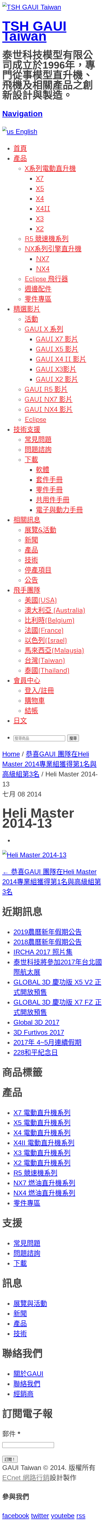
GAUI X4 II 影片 (61, 359)
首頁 (20, 148)
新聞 (31, 539)
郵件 (11, 1434)
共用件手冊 (52, 499)
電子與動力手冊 (59, 509)
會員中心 (26, 680)
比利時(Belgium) (50, 620)
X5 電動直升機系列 (42, 1122)
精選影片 (26, 309)
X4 (40, 198)
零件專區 (38, 299)
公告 (31, 580)
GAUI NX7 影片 (49, 399)
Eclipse (35, 419)
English (25, 131)
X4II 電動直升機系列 (43, 1143)
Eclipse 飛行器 (46, 278)
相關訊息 (26, 519)
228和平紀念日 (35, 1052)
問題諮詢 (38, 449)
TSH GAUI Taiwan (34, 31)
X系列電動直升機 (50, 168)
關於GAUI (28, 1373)
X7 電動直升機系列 (42, 1112)
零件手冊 (49, 489)
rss (80, 1515)
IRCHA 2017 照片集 (43, 952)
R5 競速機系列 (47, 238)
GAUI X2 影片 (57, 379)
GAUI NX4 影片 (49, 409)
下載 (31, 459)
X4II (43, 208)
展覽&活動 (40, 529)
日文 (20, 720)
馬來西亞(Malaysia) (54, 650)
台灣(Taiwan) (45, 660)
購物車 (35, 700)
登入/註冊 (39, 690)
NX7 (42, 258)
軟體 (42, 469)
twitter (40, 1515)
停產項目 (38, 570)
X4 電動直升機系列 (42, 1132)
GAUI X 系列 (44, 329)
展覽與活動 (30, 1303)
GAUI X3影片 (56, 369)
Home (11, 754)
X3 (40, 218)
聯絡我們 (26, 1383)
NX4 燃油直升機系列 (44, 1193)
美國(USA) (41, 600)
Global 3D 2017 (36, 1022)
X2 (40, 228)
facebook (15, 1515)
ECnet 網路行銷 (26, 1477)
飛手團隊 (26, 590)
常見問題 (38, 439)
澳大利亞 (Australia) (55, 610)
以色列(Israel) (46, 640)
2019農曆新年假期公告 (47, 932)
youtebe (62, 1515)
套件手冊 (49, 479)
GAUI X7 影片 (57, 339)
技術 (31, 560)
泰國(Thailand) (47, 670)
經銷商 (23, 1394)
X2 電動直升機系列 (42, 1163)
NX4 (43, 268)
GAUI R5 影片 (46, 389)
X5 (40, 188)
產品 (20, 158)
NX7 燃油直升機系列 (44, 1183)
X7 (40, 178)
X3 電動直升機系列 (42, 1153)
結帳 (31, 710)
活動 (31, 319)
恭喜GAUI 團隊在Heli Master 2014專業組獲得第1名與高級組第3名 (49, 764)
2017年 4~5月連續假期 (47, 1042)
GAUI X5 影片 (57, 349)
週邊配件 (38, 288)
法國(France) (44, 630)
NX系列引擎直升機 (53, 248)
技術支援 (26, 429)
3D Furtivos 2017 (38, 1032)
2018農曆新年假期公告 (47, 942)
